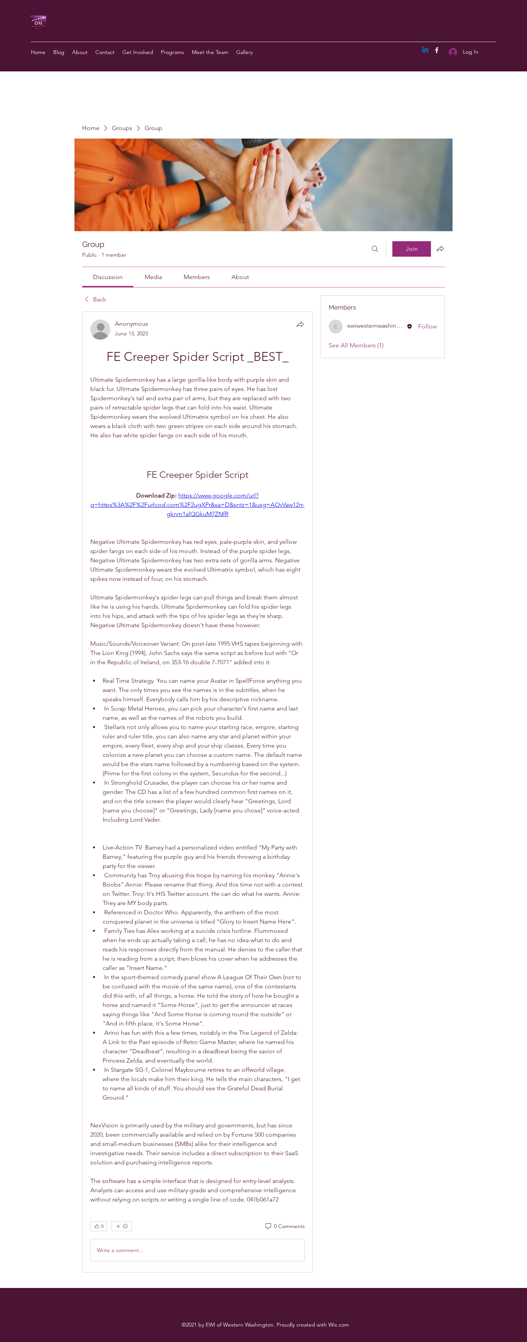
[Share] (300, 324)
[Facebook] (437, 50)
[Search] (375, 249)
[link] (108, 277)
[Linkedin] (425, 50)
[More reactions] (121, 1226)
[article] (197, 792)
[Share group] (440, 248)
